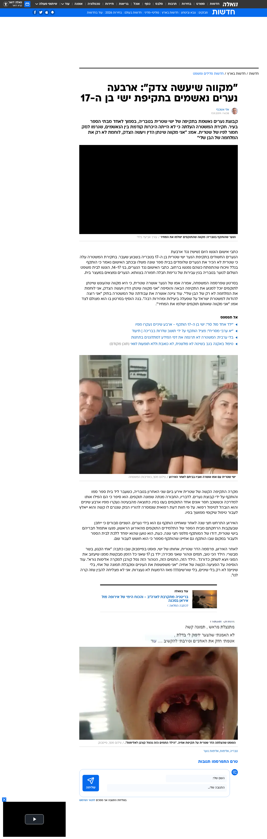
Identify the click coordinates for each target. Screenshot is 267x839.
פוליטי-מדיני (151, 12)
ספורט (200, 4)
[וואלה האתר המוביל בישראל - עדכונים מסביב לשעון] (230, 4)
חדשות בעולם (133, 12)
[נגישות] (5, 4)
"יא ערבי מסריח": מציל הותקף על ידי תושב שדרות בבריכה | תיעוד (182, 331)
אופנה (78, 4)
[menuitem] (212, 4)
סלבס (159, 4)
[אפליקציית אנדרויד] (52, 12)
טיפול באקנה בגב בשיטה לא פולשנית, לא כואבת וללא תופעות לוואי (182, 344)
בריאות (123, 4)
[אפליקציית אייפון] (46, 12)
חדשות (214, 4)
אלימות (224, 751)
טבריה (234, 751)
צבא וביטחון (188, 12)
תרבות (172, 4)
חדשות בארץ (170, 12)
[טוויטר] (40, 12)
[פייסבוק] (35, 12)
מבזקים (203, 12)
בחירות (186, 4)
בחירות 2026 (113, 12)
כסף (147, 4)
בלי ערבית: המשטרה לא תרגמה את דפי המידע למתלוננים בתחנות (182, 337)
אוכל (137, 4)
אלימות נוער (211, 751)
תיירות (109, 4)
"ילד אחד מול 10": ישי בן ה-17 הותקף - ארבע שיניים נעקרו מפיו (184, 324)
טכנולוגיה (94, 4)
